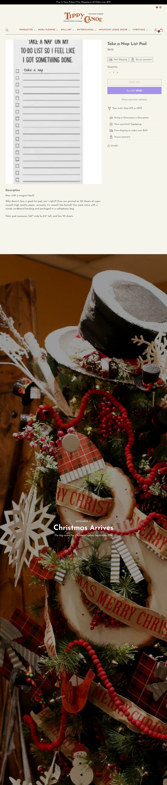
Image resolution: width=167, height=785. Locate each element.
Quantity (112, 67)
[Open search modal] (7, 30)
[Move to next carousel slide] (159, 240)
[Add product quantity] (110, 72)
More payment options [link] (134, 99)
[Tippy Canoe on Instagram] (160, 7)
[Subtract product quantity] (117, 72)
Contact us (136, 124)
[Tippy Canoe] (83, 17)
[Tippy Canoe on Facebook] (157, 7)
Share (114, 146)
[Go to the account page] (154, 30)
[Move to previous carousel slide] (153, 240)
